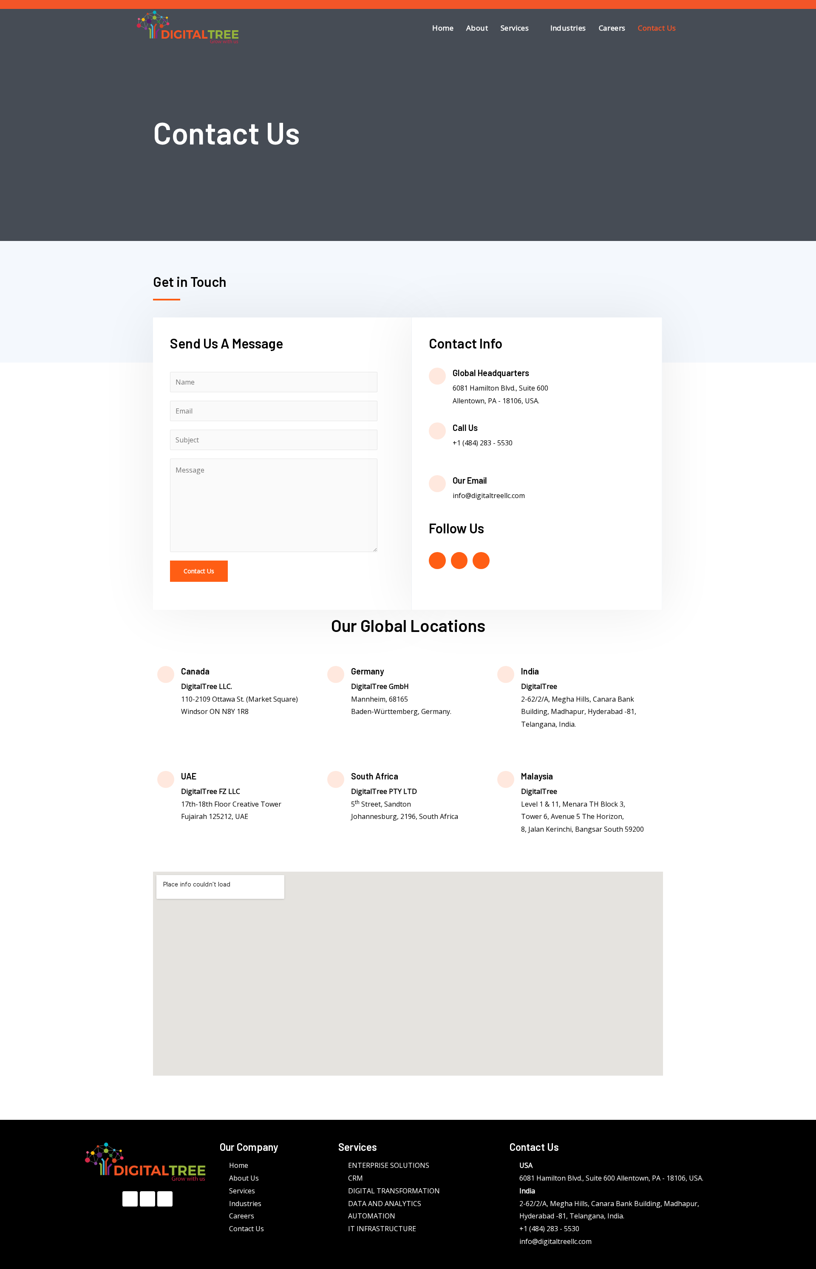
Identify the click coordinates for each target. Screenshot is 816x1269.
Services (515, 28)
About (477, 28)
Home (442, 28)
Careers (612, 28)
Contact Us (657, 28)
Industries (568, 28)
